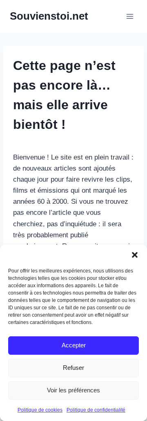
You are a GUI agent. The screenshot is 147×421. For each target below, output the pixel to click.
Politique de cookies (40, 410)
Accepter (74, 345)
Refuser (73, 367)
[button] (135, 255)
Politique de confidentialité (96, 410)
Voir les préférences (73, 390)
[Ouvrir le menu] (129, 16)
